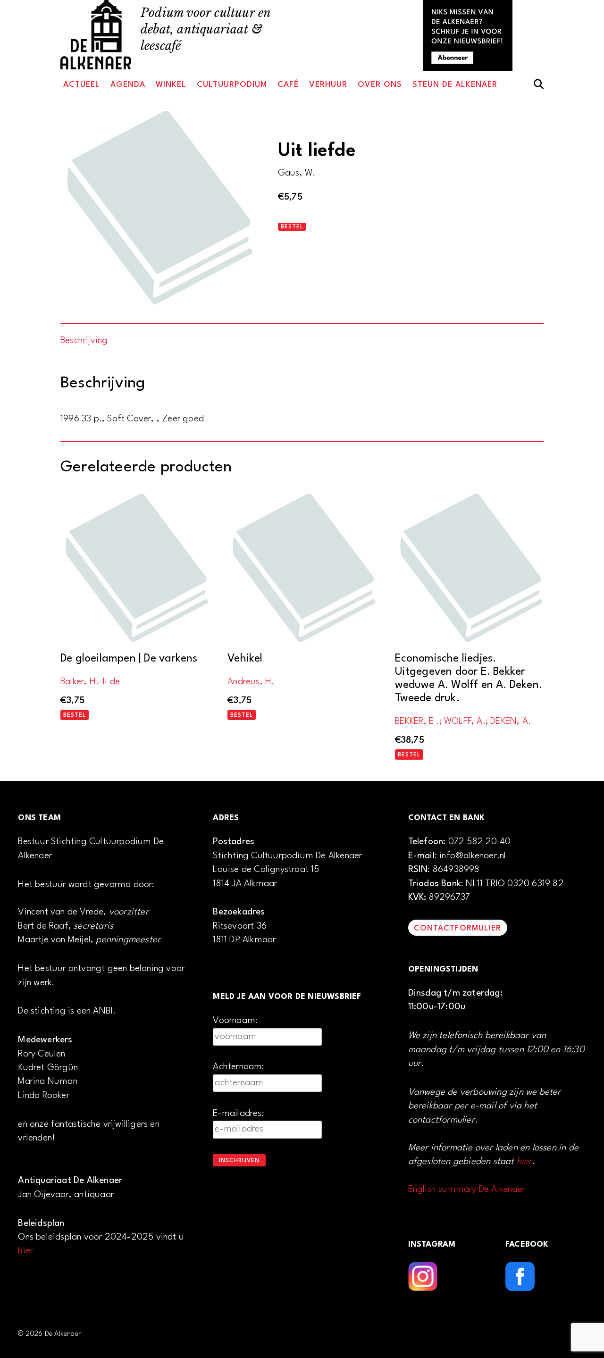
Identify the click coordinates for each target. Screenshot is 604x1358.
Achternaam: (238, 1067)
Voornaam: (235, 1020)
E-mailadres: (238, 1113)
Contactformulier (457, 928)
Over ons (380, 85)
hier (25, 1251)
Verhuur (328, 85)
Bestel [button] (74, 715)
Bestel (292, 227)
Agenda (127, 85)
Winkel (171, 85)
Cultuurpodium (232, 85)
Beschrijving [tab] (84, 340)
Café (288, 85)
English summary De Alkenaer (466, 1189)
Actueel (81, 85)
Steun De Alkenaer (454, 85)
